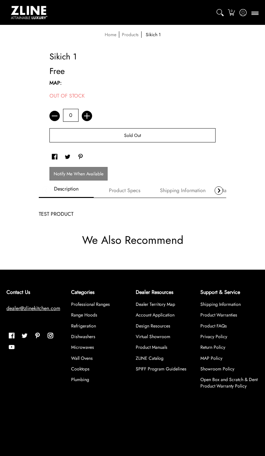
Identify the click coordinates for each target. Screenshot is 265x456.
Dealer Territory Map (155, 304)
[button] (231, 12)
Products (130, 34)
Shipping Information (220, 304)
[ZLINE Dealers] (29, 12)
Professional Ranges (90, 304)
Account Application (155, 315)
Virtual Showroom (153, 336)
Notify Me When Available (78, 174)
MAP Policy (211, 358)
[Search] (220, 12)
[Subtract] (54, 116)
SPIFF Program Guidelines (161, 369)
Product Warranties (218, 315)
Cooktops (80, 369)
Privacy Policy (213, 336)
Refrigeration (83, 326)
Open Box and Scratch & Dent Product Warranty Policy (229, 382)
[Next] (218, 190)
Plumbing (80, 379)
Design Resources (153, 326)
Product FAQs (213, 326)
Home (110, 34)
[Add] (87, 116)
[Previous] (46, 190)
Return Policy (212, 347)
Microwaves (82, 347)
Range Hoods (84, 315)
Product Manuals (151, 347)
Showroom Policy (217, 369)
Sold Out (132, 135)
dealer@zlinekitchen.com (33, 308)
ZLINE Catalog (150, 358)
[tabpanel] (132, 211)
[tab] (66, 191)
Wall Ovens (82, 358)
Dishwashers (83, 336)
